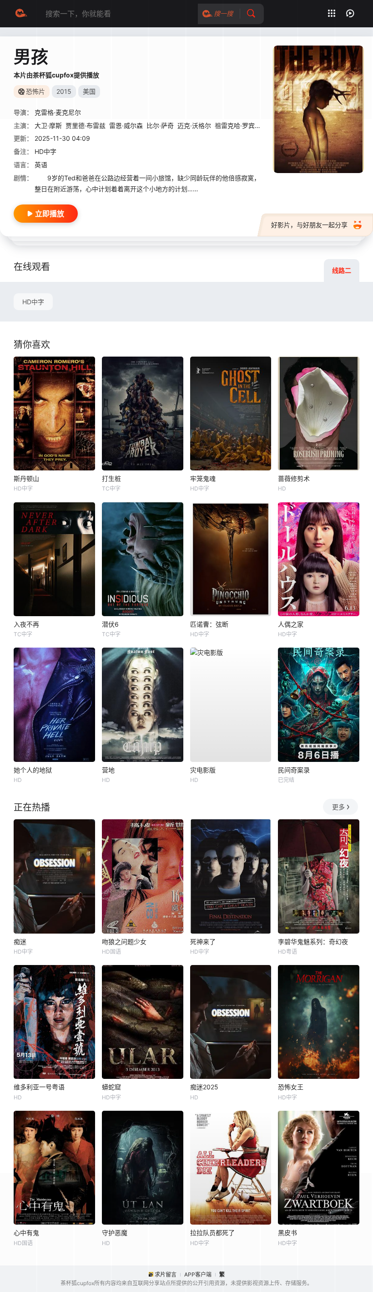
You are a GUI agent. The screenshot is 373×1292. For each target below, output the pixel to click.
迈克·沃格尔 (194, 125)
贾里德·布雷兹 (86, 125)
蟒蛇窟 (111, 1087)
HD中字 (33, 302)
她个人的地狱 (33, 770)
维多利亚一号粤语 (39, 1087)
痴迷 (20, 941)
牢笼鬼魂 (203, 478)
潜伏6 (110, 624)
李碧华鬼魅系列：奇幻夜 (313, 941)
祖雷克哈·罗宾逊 (238, 125)
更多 (338, 807)
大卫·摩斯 (48, 125)
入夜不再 (26, 624)
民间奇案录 (294, 770)
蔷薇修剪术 (294, 478)
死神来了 (203, 941)
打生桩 (111, 478)
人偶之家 (290, 624)
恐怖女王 (290, 1087)
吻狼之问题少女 (124, 941)
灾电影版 (203, 770)
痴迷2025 (204, 1087)
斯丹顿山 (26, 478)
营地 (108, 770)
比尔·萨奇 (160, 125)
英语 (41, 165)
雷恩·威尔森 (126, 125)
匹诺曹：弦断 (209, 624)
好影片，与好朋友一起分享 (309, 225)
